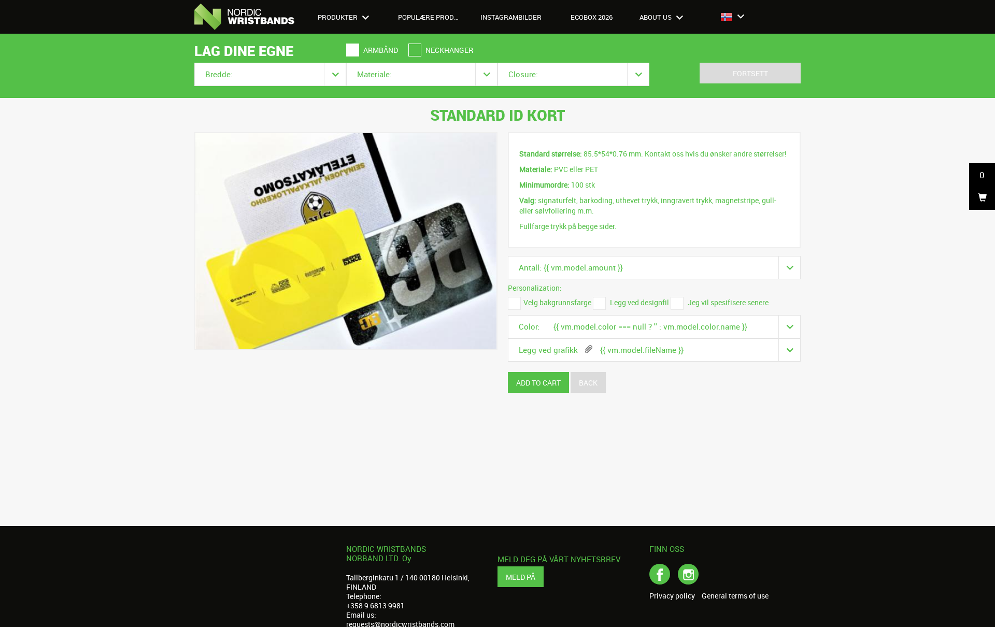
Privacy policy (672, 596)
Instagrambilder (511, 17)
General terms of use (735, 596)
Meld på (520, 577)
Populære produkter (434, 17)
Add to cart (538, 383)
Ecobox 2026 (592, 17)
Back (588, 383)
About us (656, 17)
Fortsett (750, 73)
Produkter (338, 17)
